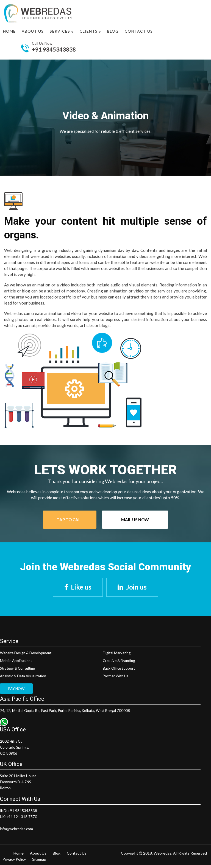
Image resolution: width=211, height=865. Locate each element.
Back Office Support (119, 668)
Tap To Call (70, 519)
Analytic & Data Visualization (23, 676)
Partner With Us (115, 676)
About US (33, 31)
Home (9, 31)
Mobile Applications (16, 660)
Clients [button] (89, 31)
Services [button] (60, 31)
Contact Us (139, 31)
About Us (38, 853)
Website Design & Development (25, 653)
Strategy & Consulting (17, 668)
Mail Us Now (135, 519)
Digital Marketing (117, 653)
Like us (81, 587)
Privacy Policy (14, 859)
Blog (113, 31)
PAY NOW (16, 688)
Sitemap (39, 859)
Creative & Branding (119, 660)
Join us (136, 587)
